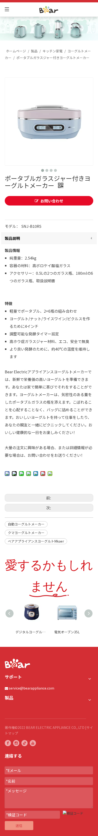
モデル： (12, 226)
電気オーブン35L (67, 632)
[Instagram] (16, 743)
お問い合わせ (51, 201)
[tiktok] (24, 743)
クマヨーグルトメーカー (26, 532)
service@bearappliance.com (31, 688)
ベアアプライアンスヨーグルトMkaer (36, 541)
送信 (19, 825)
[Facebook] (8, 743)
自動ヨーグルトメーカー (26, 524)
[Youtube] (33, 743)
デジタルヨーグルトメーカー (31, 632)
